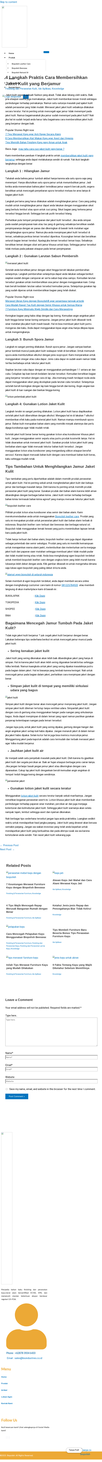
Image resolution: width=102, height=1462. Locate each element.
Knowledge (58, 88)
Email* (8, 1065)
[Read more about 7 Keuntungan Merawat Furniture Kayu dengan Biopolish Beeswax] (28, 877)
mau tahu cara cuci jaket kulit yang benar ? (41, 148)
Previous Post (9, 845)
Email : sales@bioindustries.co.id (24, 1358)
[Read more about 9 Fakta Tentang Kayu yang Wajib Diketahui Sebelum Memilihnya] (65, 957)
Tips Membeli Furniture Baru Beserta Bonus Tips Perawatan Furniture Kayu (71, 933)
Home (11, 53)
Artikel (4, 1390)
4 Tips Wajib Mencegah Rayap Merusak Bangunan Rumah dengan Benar (27, 908)
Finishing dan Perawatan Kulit (21, 88)
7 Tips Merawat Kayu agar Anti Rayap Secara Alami (33, 134)
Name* (9, 1053)
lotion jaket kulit (30, 795)
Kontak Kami (7, 1403)
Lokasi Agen (6, 1397)
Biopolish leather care (67, 516)
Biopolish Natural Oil (20, 72)
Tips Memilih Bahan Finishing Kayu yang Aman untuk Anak (36, 142)
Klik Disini (40, 595)
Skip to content (8, 1)
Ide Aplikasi (44, 88)
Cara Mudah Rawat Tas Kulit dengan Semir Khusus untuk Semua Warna (43, 305)
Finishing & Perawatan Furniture (18, 893)
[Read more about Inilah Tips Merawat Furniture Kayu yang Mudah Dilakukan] (22, 957)
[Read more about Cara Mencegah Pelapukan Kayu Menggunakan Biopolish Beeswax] (15, 926)
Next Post (7, 849)
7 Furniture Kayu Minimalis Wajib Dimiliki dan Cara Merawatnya (39, 309)
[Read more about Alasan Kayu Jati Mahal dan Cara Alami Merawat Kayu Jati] (58, 873)
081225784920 (70, 585)
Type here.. (11, 1015)
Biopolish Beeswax (19, 68)
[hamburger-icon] (46, 52)
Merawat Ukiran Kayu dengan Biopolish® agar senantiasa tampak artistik (44, 301)
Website (9, 1077)
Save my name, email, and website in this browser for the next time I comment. (52, 1089)
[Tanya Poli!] (88, 1453)
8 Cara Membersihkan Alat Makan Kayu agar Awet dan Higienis (39, 138)
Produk (12, 58)
